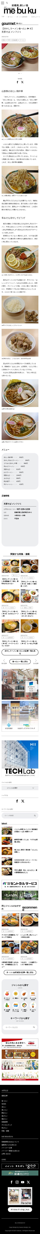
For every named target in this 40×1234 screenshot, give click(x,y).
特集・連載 (5, 1131)
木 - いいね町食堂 (22, 17)
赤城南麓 (14, 40)
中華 (8, 40)
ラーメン (22, 40)
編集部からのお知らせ (9, 1145)
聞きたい (5, 1113)
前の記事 (4, 663)
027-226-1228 (23, 509)
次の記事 (35, 663)
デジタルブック (7, 1125)
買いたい (5, 1110)
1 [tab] (19, 73)
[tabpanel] (20, 57)
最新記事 (5, 1096)
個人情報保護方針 (20, 1223)
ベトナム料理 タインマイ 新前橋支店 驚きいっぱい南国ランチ (26, 830)
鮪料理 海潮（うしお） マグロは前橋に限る (26, 841)
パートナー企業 (7, 1148)
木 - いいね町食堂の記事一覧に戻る (20, 972)
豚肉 (3, 40)
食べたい (10, 17)
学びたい (5, 1128)
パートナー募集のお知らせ (11, 1151)
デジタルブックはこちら (20, 1209)
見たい (4, 1107)
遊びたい (5, 1116)
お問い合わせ (6, 1154)
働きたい (5, 1119)
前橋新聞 (5, 1122)
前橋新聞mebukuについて (10, 1142)
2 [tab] (21, 73)
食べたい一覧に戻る (20, 661)
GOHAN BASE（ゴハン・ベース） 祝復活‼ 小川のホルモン (26, 861)
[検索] (35, 815)
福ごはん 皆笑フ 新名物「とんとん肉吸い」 (26, 851)
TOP (3, 16)
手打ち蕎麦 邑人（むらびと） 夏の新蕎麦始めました (25, 871)
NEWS (4, 1104)
